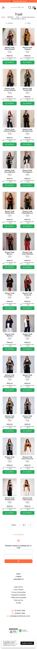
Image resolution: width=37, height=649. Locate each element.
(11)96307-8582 (20, 613)
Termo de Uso (18, 600)
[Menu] (3, 7)
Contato (18, 603)
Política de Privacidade (18, 597)
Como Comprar (18, 589)
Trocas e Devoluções (18, 592)
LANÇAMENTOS (18, 579)
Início (3, 17)
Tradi (17, 17)
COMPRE (18, 576)
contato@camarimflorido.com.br (20, 616)
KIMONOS (10, 17)
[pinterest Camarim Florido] (18, 541)
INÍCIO (19, 574)
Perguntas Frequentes (18, 595)
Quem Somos (18, 587)
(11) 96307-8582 (20, 610)
